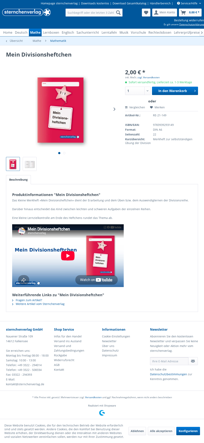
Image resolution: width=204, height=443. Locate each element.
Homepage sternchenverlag (59, 3)
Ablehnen (137, 431)
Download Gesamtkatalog (129, 3)
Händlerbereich (160, 3)
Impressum (109, 355)
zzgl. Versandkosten (148, 77)
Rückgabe (60, 355)
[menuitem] (94, 13)
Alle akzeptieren (161, 431)
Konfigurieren (188, 431)
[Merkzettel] (146, 13)
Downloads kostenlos (95, 3)
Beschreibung (18, 179)
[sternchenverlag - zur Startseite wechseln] (26, 14)
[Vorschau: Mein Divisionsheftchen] (13, 164)
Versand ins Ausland (67, 341)
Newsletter (109, 341)
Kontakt (59, 369)
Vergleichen (136, 107)
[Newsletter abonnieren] (193, 361)
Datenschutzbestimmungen (168, 374)
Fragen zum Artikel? (28, 300)
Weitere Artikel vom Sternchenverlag (40, 304)
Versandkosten (93, 397)
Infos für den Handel (68, 336)
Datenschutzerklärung (191, 24)
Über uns (108, 346)
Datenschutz (110, 350)
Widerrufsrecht (64, 360)
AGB (57, 365)
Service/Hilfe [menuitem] (189, 3)
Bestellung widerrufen (189, 20)
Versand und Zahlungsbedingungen (69, 348)
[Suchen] (118, 13)
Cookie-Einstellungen (116, 336)
